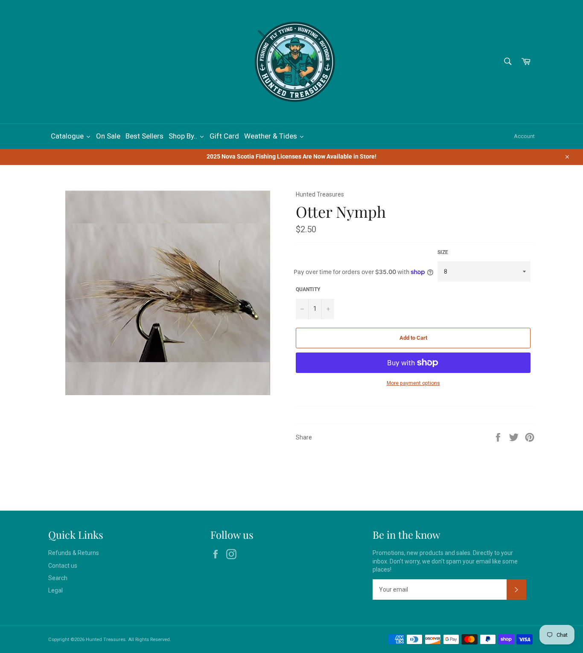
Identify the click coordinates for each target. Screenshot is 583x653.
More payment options (413, 383)
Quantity (308, 289)
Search (57, 578)
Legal (55, 590)
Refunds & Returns (73, 552)
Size (442, 252)
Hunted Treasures (105, 639)
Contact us (62, 565)
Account (524, 136)
